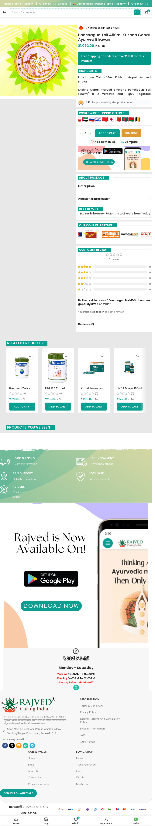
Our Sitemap (87, 741)
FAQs (83, 735)
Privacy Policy (88, 712)
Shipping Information (92, 728)
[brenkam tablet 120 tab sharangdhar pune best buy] (22, 368)
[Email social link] (19, 745)
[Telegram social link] (32, 745)
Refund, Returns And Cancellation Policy (100, 720)
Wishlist (81, 777)
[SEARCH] (137, 12)
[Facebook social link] (5, 745)
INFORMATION (89, 699)
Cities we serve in (38, 784)
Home (31, 758)
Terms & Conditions (92, 705)
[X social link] (12, 745)
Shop (31, 764)
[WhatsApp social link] (76, 687)
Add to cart (107, 133)
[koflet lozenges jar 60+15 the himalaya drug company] (94, 368)
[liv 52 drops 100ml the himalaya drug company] (130, 368)
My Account (83, 784)
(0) (24, 393)
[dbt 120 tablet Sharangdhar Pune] (58, 368)
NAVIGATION (84, 751)
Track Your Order (86, 764)
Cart (78, 771)
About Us (33, 771)
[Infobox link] (114, 462)
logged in (98, 311)
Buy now (131, 133)
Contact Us (35, 777)
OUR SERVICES (37, 751)
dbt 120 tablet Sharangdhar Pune (58, 390)
